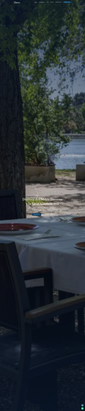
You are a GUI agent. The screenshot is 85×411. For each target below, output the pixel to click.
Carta (47, 2)
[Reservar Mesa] (82, 405)
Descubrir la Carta (47, 214)
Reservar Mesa (67, 2)
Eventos (52, 2)
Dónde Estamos (58, 2)
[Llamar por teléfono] (82, 408)
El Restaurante (42, 2)
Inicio (36, 2)
